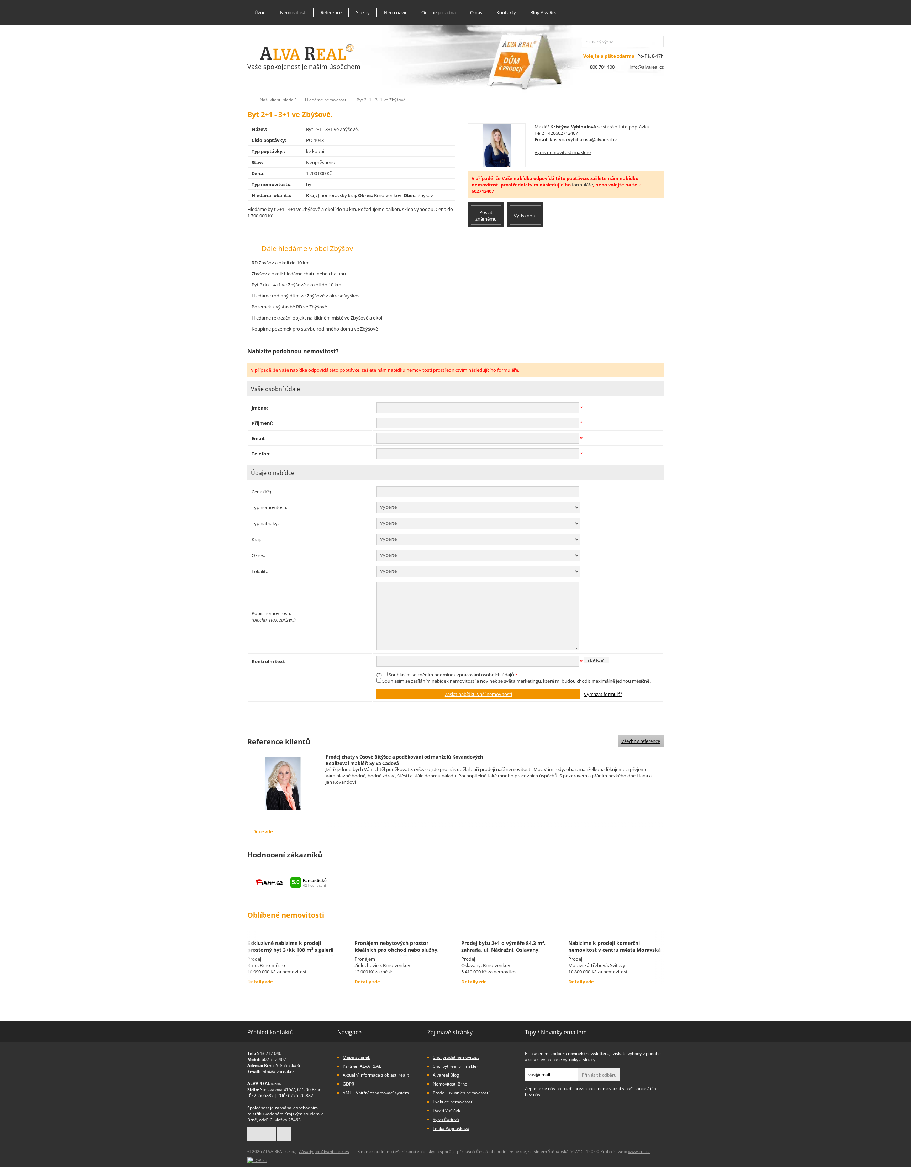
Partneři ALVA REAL (362, 1066)
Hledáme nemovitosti (326, 100)
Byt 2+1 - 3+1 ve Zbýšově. (382, 100)
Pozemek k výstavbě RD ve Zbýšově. (290, 306)
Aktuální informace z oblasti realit (376, 1075)
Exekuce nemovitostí (453, 1102)
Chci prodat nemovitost (456, 1057)
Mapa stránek (356, 1057)
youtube (284, 1134)
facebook (254, 1134)
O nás (476, 12)
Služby (363, 12)
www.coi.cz (639, 1151)
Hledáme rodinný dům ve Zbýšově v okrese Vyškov (306, 295)
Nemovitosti (293, 12)
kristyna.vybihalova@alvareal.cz (583, 139)
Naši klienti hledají (278, 100)
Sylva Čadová (446, 1119)
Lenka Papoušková (451, 1128)
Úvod (260, 12)
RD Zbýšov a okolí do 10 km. (281, 262)
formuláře (582, 184)
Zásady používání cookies (324, 1151)
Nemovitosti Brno (450, 1084)
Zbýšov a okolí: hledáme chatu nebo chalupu (299, 273)
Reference (331, 12)
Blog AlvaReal (544, 12)
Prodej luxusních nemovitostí (461, 1093)
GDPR (348, 1084)
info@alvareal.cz (647, 67)
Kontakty (506, 12)
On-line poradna (438, 12)
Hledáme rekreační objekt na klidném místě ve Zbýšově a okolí (317, 318)
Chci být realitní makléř (455, 1066)
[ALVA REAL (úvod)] (249, 100)
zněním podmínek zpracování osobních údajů (465, 674)
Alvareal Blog (446, 1075)
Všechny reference (640, 741)
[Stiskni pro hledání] (658, 41)
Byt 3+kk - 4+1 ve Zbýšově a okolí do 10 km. (297, 284)
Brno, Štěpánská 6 (282, 1065)
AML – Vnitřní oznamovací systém (376, 1093)
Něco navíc (395, 12)
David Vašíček (446, 1111)
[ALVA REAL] (307, 58)
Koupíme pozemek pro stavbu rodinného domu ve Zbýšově (315, 329)
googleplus (269, 1134)
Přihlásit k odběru (599, 1075)
